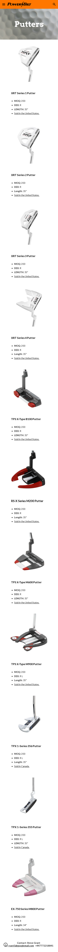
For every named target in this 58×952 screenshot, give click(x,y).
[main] (29, 24)
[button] (3, 4)
